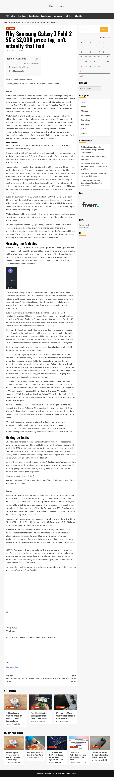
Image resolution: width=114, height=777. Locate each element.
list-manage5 (84, 225)
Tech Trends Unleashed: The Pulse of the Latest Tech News (94, 175)
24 (81, 66)
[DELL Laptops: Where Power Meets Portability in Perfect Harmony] (65, 702)
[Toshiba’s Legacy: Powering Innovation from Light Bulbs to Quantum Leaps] (15, 702)
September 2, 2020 (17, 51)
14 (99, 57)
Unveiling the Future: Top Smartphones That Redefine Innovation (91, 183)
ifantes (83, 107)
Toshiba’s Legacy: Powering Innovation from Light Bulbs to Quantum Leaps (14, 717)
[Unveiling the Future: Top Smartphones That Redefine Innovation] (100, 743)
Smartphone (46, 16)
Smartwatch (34, 16)
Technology (57, 16)
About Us (78, 16)
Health (83, 102)
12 (90, 57)
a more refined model (32, 350)
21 (99, 61)
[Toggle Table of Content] (36, 59)
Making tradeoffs (17, 71)
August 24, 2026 (66, 721)
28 (99, 66)
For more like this (33, 63)
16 (108, 57)
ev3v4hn (8, 51)
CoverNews (60, 773)
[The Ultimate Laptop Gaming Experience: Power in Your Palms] (40, 702)
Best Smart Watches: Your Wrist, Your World (93, 158)
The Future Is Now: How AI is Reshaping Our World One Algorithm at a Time (95, 166)
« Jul (81, 76)
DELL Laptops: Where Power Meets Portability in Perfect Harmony (65, 716)
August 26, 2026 (41, 721)
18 (86, 61)
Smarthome (22, 16)
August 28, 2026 (16, 724)
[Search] (108, 16)
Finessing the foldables (20, 67)
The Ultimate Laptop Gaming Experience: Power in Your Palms (39, 716)
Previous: (23, 678)
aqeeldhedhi (84, 228)
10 (81, 57)
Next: (58, 678)
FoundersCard (12, 135)
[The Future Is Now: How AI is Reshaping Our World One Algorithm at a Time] (57, 743)
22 (104, 61)
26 (90, 66)
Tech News (68, 16)
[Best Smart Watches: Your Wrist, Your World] (35, 743)
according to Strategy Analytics (19, 319)
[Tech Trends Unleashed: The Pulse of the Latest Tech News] (79, 743)
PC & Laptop (10, 16)
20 (95, 61)
